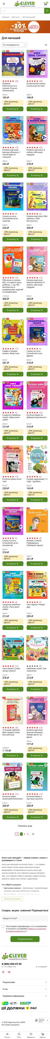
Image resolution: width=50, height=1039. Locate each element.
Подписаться (25, 939)
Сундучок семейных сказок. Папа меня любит (11, 606)
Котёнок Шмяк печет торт (12, 480)
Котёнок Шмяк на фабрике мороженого (37, 416)
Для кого (16, 17)
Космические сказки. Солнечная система (36, 84)
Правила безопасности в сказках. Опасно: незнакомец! (9, 87)
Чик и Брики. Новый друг (36, 605)
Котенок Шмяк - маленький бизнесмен (12, 797)
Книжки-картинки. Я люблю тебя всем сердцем (36, 152)
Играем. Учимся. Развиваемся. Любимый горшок (35, 543)
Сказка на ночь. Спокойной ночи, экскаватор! (10, 543)
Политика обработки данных (42, 1020)
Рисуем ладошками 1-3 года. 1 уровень (37, 480)
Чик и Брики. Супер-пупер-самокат (11, 669)
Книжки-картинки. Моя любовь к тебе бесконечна (37, 218)
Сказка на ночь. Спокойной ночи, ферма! (34, 353)
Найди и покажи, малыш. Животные (10, 352)
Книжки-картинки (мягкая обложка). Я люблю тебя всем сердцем (36, 283)
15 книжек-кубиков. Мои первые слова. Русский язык (11, 732)
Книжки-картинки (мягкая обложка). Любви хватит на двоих (35, 733)
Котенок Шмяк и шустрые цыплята (35, 797)
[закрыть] (47, 1020)
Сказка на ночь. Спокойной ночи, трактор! (10, 218)
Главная (5, 17)
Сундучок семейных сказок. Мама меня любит (11, 417)
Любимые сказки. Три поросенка (36, 669)
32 (33, 834)
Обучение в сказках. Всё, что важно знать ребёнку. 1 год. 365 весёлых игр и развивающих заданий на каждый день (12, 286)
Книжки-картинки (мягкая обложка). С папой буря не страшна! (11, 153)
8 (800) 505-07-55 (12, 964)
